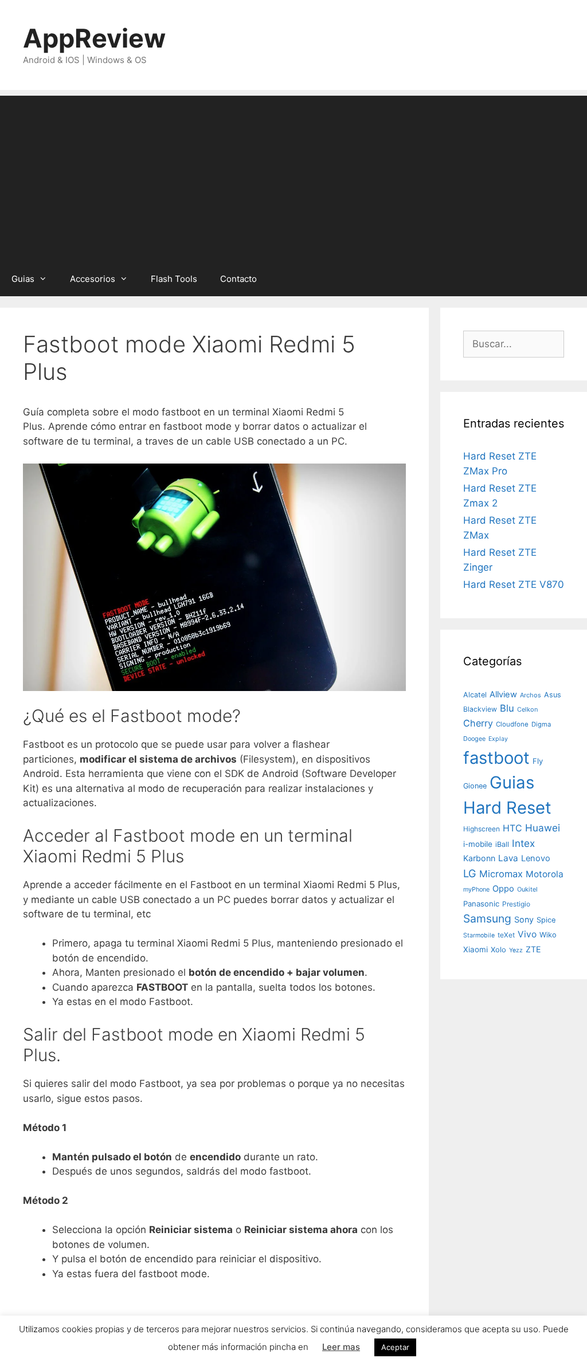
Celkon (527, 709)
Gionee (475, 786)
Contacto (238, 278)
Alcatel (475, 694)
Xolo (498, 949)
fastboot (496, 758)
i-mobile (477, 844)
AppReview (94, 38)
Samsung (487, 918)
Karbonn (479, 858)
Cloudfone (512, 724)
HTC (512, 828)
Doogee (474, 739)
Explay (498, 739)
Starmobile (479, 935)
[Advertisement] (293, 176)
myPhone (476, 889)
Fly (538, 761)
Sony (524, 919)
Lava (508, 858)
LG (469, 873)
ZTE (533, 949)
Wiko (548, 935)
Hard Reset (507, 808)
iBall (502, 844)
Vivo (527, 934)
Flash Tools (174, 278)
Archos (530, 695)
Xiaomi (475, 949)
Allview (503, 694)
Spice (546, 920)
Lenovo (535, 858)
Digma (541, 724)
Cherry (478, 723)
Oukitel (527, 889)
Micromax (501, 874)
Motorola (544, 874)
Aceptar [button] (395, 1347)
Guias (22, 278)
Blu (507, 708)
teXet (506, 935)
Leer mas (341, 1346)
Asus (552, 694)
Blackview (480, 709)
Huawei (542, 828)
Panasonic (481, 903)
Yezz (516, 950)
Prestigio (516, 904)
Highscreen (481, 829)
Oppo (503, 889)
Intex (523, 843)
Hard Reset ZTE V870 (513, 584)
